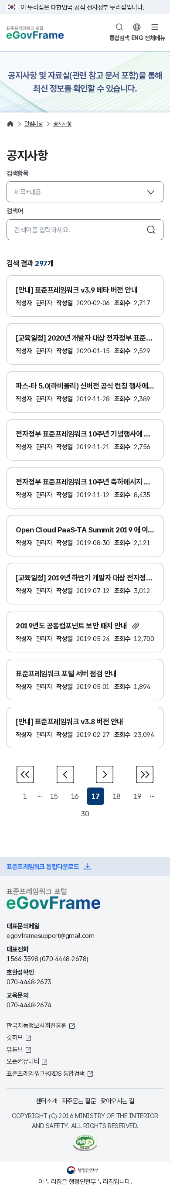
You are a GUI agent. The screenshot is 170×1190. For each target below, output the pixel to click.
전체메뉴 (155, 38)
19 (137, 796)
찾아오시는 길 (117, 1100)
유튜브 (15, 1049)
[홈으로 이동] (10, 123)
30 (85, 813)
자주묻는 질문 (79, 1100)
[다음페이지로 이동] (104, 774)
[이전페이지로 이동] (65, 774)
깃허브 (15, 1037)
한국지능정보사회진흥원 (37, 1025)
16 (75, 796)
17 (96, 796)
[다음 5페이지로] (143, 774)
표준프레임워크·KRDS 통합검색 (46, 1073)
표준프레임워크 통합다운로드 (43, 866)
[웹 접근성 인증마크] (85, 1143)
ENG (137, 38)
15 (54, 796)
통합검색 (119, 38)
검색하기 (151, 230)
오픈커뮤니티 (23, 1061)
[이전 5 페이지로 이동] (26, 774)
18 (116, 796)
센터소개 (47, 1100)
